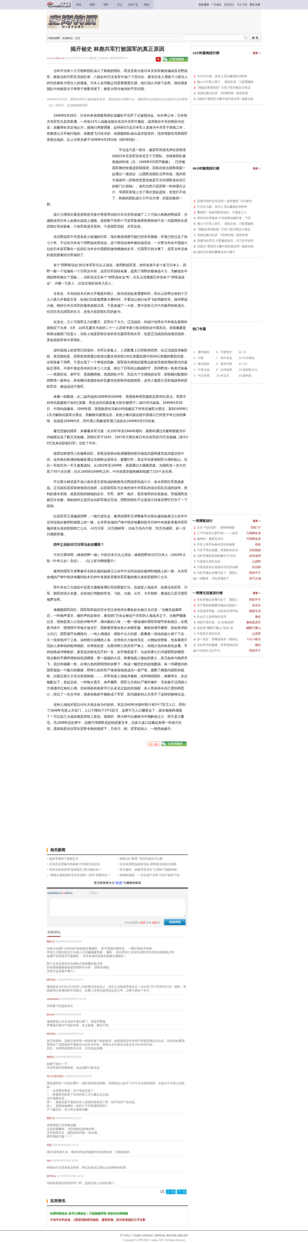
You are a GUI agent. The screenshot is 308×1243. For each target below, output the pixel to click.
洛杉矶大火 (250, 369)
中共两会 (249, 358)
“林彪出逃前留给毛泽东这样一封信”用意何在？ (79, 875)
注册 (257, 4)
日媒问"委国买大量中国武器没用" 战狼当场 (225, 98)
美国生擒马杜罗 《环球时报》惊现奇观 (222, 93)
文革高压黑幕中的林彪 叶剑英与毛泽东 (74, 864)
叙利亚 (247, 375)
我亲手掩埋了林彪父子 (64, 858)
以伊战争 (226, 369)
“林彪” (119, 883)
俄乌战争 (204, 363)
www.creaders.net (56, 58)
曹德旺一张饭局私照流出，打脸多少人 (222, 212)
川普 (201, 358)
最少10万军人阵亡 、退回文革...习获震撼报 (225, 81)
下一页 (181, 1191)
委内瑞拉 (204, 352)
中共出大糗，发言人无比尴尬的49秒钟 (222, 76)
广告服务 (136, 1235)
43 (155, 744)
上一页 (171, 1191)
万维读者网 (53, 38)
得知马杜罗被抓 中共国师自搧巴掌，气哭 (224, 218)
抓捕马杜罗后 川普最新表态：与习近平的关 (225, 240)
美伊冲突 (226, 363)
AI (244, 352)
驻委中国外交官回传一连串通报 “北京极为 (224, 201)
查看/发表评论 (118, 58)
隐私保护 (183, 1235)
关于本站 (125, 1235)
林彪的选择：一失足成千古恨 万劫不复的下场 (149, 875)
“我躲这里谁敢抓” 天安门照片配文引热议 (223, 87)
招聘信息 (160, 1235)
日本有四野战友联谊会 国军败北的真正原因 (148, 864)
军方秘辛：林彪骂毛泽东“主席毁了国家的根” (149, 869)
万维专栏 (226, 352)
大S (245, 363)
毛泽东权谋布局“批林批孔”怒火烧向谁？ (75, 869)
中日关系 (204, 375)
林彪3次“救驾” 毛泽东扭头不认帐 (141, 858)
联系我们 (148, 1235)
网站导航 (172, 1235)
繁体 (206, 4)
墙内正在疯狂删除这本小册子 (216, 252)
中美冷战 (204, 369)
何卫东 (224, 375)
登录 (252, 4)
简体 (200, 4)
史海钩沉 (67, 38)
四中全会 (226, 358)
